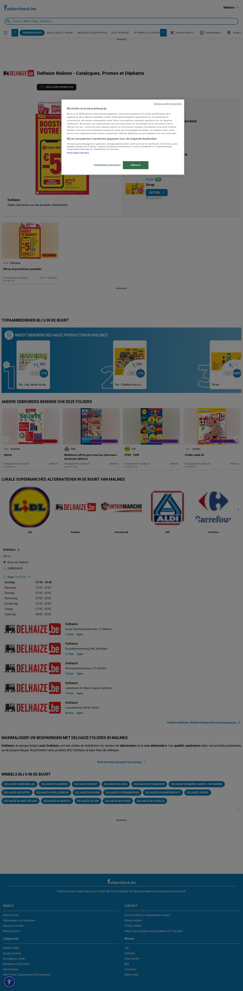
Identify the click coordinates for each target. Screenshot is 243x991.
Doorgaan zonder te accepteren (168, 104)
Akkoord (135, 165)
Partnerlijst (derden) (78, 152)
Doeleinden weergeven (107, 164)
